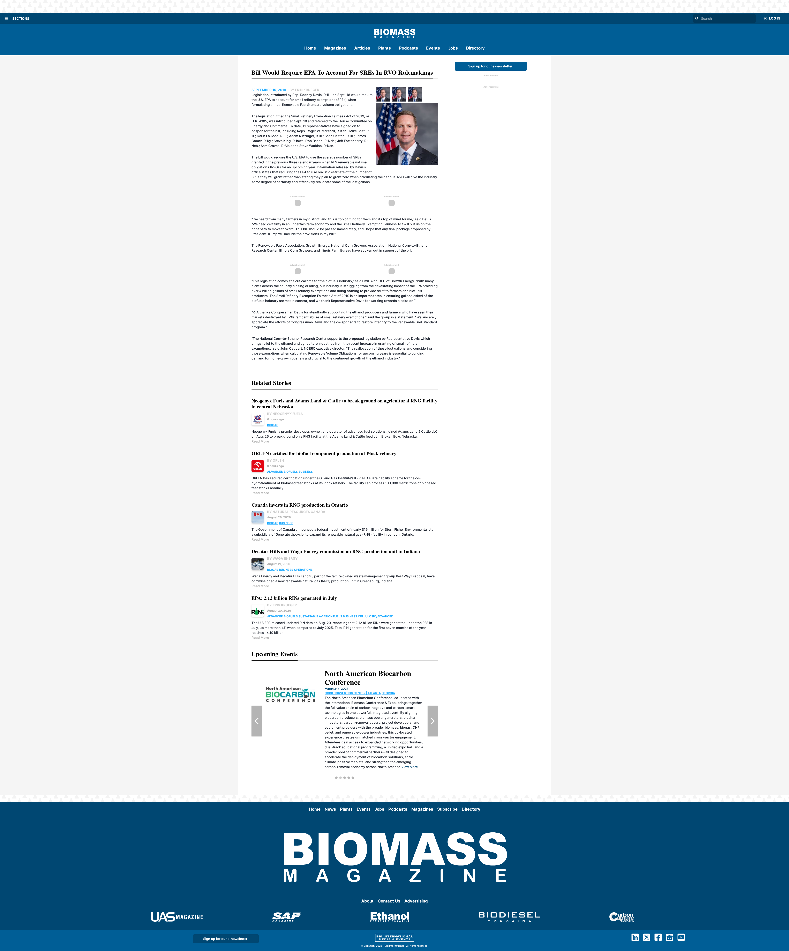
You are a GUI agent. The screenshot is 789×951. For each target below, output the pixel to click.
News (330, 809)
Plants (384, 48)
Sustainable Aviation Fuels (320, 616)
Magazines (335, 48)
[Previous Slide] (256, 721)
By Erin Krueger (282, 605)
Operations (303, 569)
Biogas (272, 425)
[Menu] (6, 18)
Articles (362, 48)
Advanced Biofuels (282, 471)
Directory (475, 48)
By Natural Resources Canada (296, 512)
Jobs (453, 48)
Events (433, 48)
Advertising (416, 901)
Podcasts (408, 48)
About (367, 901)
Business (306, 471)
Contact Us (389, 901)
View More (375, 747)
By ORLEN (275, 460)
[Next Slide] (433, 721)
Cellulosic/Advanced (376, 616)
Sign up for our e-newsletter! (490, 66)
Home (310, 48)
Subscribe (447, 809)
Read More (260, 441)
